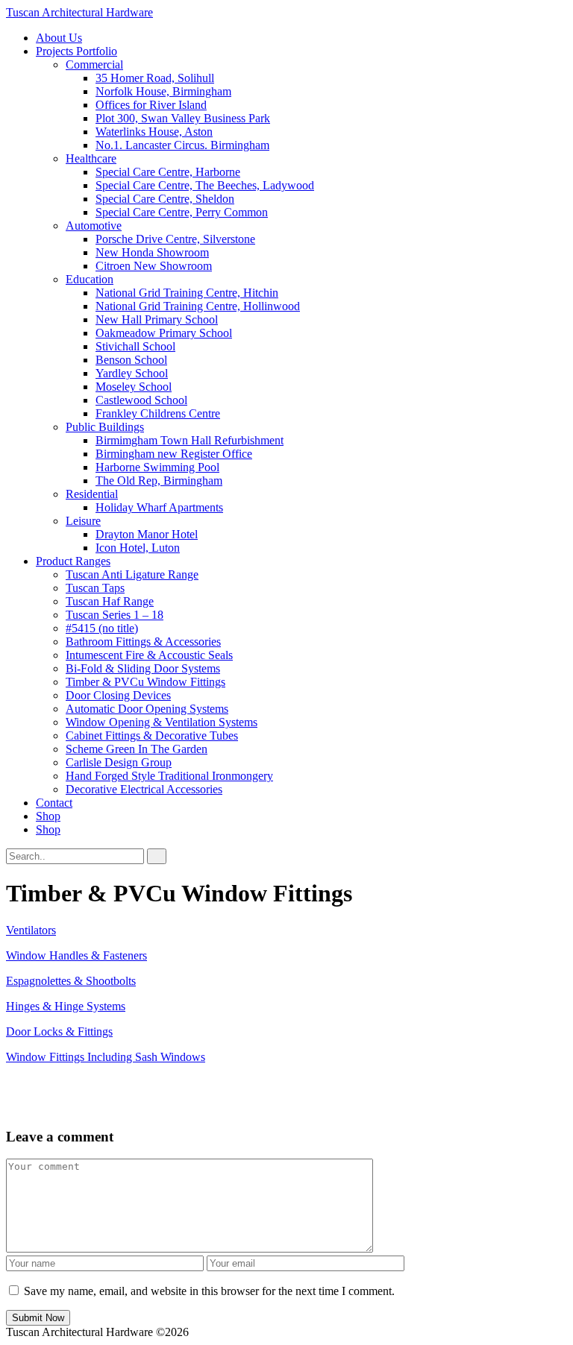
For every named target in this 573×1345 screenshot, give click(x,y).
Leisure (83, 520)
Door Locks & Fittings (59, 1031)
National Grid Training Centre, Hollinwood (198, 306)
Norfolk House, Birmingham (163, 91)
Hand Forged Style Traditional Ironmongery (169, 775)
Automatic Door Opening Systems (147, 708)
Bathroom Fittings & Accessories (143, 641)
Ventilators (31, 930)
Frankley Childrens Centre (158, 413)
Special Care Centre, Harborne (168, 172)
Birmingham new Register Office (174, 453)
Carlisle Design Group (119, 762)
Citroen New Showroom (154, 265)
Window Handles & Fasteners (76, 955)
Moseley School (134, 386)
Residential (92, 494)
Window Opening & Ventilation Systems (161, 722)
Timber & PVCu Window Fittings (145, 681)
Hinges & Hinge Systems (65, 1006)
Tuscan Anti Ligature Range (132, 574)
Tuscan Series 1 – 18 (114, 614)
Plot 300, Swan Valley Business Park (183, 118)
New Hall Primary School (157, 319)
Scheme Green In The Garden (136, 749)
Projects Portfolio (76, 51)
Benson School (131, 359)
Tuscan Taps (95, 588)
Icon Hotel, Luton (138, 547)
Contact (54, 802)
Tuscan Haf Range (110, 601)
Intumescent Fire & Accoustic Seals (149, 655)
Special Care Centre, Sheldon (165, 198)
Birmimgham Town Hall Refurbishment (190, 440)
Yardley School (132, 373)
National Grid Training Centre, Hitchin (187, 292)
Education (89, 279)
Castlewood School (141, 400)
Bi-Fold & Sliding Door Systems (143, 668)
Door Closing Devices (118, 695)
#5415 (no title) (102, 628)
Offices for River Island (151, 104)
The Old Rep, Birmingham (159, 480)
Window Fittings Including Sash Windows (105, 1057)
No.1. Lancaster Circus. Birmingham (182, 145)
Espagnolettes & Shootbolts (71, 980)
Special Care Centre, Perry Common (182, 212)
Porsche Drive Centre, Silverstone (175, 239)
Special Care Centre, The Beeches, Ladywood (205, 185)
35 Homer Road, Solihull (155, 78)
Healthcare (91, 158)
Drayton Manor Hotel (147, 534)
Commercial (94, 64)
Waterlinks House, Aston (154, 131)
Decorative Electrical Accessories (144, 789)
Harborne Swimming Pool (157, 467)
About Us (59, 37)
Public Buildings (105, 426)
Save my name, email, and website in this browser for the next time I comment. (209, 1291)
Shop (48, 816)
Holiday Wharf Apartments (159, 507)
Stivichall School (135, 346)
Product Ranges (73, 561)
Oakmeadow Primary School (164, 333)
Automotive (94, 225)
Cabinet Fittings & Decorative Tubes (152, 735)
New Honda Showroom (152, 252)
